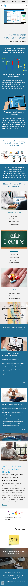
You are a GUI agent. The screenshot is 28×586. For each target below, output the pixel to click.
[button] (1, 6)
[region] (14, 2)
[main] (14, 35)
